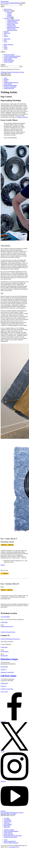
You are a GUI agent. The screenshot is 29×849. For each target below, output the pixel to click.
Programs (6, 79)
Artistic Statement (5, 245)
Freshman (9, 12)
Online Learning (11, 28)
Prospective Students (9, 54)
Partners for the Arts (22, 117)
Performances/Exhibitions (10, 85)
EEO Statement (8, 824)
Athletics (6, 36)
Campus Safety (8, 821)
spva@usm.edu (4, 651)
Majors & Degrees (8, 44)
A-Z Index (6, 818)
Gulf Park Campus (8, 676)
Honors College (11, 24)
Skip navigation (5, 1)
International (10, 16)
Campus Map (4, 622)
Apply (5, 41)
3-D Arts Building (5, 616)
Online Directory (8, 832)
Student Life (7, 33)
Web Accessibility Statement (11, 842)
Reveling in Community (10, 87)
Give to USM (4, 691)
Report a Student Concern (10, 837)
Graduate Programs (12, 21)
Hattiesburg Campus (9, 659)
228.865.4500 (4, 683)
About (5, 78)
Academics (7, 18)
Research (6, 31)
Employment (7, 825)
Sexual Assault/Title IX (10, 841)
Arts (5, 34)
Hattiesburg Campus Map (7, 672)
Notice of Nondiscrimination (11, 831)
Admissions (7, 10)
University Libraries (12, 30)
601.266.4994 (4, 655)
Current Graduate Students (10, 57)
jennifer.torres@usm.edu (7, 626)
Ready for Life (7, 9)
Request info (7, 38)
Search (3, 64)
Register (3, 565)
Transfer (9, 14)
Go (21, 4)
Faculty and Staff (8, 62)
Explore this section (6, 75)
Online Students (8, 59)
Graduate (9, 15)
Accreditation (7, 819)
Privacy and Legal (8, 834)
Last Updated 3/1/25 (14, 847)
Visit (5, 40)
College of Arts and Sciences (8, 632)
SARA (5, 839)
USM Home (4, 72)
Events (5, 47)
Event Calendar (8, 84)
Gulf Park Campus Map (7, 689)
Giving (5, 49)
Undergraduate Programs (13, 20)
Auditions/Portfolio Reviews (11, 82)
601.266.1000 (4, 666)
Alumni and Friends (9, 60)
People (5, 81)
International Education (13, 27)
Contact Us (3, 669)
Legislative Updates (9, 829)
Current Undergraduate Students (12, 56)
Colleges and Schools (12, 23)
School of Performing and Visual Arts (10, 639)
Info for (3, 51)
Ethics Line (7, 827)
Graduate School (11, 25)
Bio (2, 293)
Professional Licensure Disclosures (13, 835)
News (5, 46)
